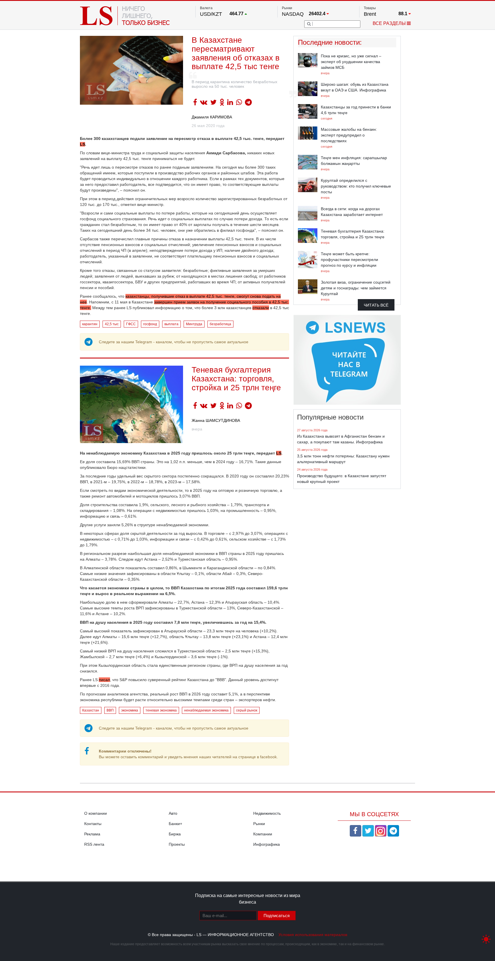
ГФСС (131, 324)
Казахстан (90, 710)
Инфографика (266, 844)
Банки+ (175, 823)
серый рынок (246, 710)
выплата (171, 324)
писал (104, 679)
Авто (173, 813)
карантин (89, 324)
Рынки (259, 823)
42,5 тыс (112, 324)
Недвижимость (267, 813)
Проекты (177, 844)
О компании (95, 813)
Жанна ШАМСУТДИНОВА (216, 420)
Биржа (175, 834)
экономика (129, 710)
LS (82, 144)
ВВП (110, 710)
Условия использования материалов (312, 934)
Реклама (92, 834)
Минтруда (194, 324)
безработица (220, 324)
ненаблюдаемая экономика (206, 710)
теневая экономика (161, 710)
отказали (260, 307)
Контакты (92, 823)
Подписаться (277, 915)
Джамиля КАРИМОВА (212, 117)
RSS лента (94, 844)
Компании (262, 834)
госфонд (150, 324)
